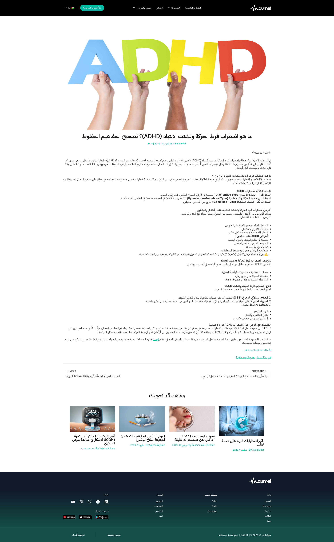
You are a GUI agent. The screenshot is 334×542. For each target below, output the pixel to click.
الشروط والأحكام (78, 534)
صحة (150, 143)
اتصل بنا (268, 511)
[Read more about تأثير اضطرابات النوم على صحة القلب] (241, 421)
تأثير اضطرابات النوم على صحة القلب (243, 442)
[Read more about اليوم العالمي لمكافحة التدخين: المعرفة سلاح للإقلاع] (142, 419)
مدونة (269, 521)
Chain (214, 506)
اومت (156, 339)
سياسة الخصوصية (114, 534)
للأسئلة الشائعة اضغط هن (258, 350)
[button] (92, 8)
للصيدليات (159, 506)
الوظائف (268, 516)
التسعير (268, 501)
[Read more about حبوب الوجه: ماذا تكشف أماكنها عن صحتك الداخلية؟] (192, 419)
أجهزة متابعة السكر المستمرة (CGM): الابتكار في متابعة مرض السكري (93, 440)
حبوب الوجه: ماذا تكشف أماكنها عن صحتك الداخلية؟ (194, 438)
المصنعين (159, 511)
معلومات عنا (267, 506)
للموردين (159, 501)
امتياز (161, 516)
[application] (169, 8)
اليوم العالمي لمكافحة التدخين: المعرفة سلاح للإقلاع (143, 438)
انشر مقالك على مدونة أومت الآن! (253, 357)
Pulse (214, 501)
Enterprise (212, 511)
